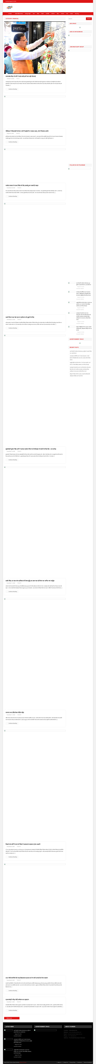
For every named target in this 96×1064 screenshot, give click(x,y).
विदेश (38, 13)
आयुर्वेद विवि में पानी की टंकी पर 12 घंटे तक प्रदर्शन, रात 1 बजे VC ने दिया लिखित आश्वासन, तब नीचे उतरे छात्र (84, 304)
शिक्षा (58, 13)
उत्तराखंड (10, 13)
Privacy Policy (73, 1062)
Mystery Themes (22, 1062)
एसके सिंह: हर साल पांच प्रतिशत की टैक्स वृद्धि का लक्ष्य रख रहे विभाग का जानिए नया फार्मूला (30, 581)
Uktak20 (18, 133)
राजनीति (47, 13)
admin (18, 78)
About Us (59, 1062)
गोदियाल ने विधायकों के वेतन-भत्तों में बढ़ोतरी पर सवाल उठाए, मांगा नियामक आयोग (27, 131)
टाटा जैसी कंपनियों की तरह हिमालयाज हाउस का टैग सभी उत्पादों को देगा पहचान (27, 978)
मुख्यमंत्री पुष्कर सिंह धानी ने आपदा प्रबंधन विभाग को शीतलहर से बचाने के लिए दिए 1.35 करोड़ (31, 449)
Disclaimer (79, 1062)
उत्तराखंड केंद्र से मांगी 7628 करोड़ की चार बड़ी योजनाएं (21, 76)
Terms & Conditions (88, 1062)
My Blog (77, 13)
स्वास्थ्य (62, 13)
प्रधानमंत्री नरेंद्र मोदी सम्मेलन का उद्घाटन (17, 999)
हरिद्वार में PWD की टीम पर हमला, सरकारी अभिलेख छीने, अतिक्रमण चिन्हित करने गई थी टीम (84, 328)
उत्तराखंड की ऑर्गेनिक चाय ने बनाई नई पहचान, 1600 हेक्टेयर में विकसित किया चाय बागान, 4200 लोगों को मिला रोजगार (83, 293)
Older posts (9, 1018)
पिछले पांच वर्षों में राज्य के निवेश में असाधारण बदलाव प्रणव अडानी (23, 844)
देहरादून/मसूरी (27, 13)
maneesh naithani (80, 288)
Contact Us (65, 1062)
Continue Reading (13, 89)
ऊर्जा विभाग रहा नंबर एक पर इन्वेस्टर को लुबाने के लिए (20, 317)
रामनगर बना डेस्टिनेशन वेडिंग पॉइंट (15, 712)
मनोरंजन (53, 13)
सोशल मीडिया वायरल (19, 13)
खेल (67, 13)
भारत (34, 13)
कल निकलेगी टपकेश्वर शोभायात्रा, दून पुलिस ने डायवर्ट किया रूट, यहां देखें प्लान (83, 283)
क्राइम (71, 13)
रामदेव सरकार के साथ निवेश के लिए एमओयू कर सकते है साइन (22, 185)
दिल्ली (42, 13)
